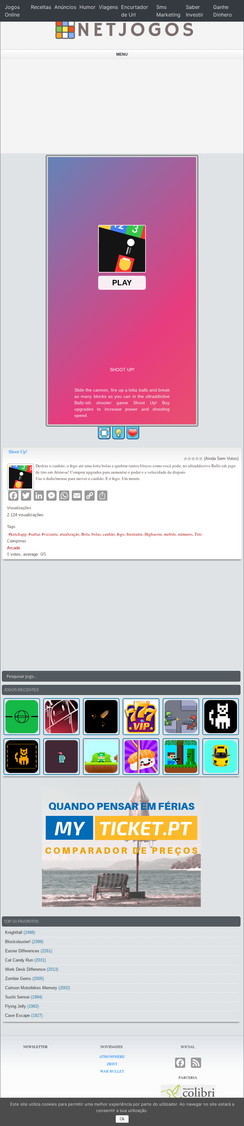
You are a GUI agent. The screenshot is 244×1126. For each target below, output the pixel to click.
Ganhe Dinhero (222, 11)
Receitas (41, 7)
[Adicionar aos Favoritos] (132, 432)
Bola (85, 534)
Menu (122, 54)
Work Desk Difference (25, 969)
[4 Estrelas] (197, 459)
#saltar (34, 534)
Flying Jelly (15, 1006)
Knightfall (13, 932)
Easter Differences (22, 951)
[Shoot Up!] (21, 476)
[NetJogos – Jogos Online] (123, 28)
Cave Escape (17, 1015)
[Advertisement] (122, 106)
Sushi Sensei (17, 997)
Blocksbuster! (17, 941)
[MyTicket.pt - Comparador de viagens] (121, 843)
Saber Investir (194, 11)
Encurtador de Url (134, 11)
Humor (87, 7)
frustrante (134, 534)
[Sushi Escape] (141, 756)
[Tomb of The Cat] (21, 756)
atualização (69, 534)
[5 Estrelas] (201, 459)
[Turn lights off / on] (118, 433)
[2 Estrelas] (189, 459)
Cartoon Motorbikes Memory (31, 987)
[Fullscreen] (104, 433)
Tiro (198, 534)
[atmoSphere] (21, 716)
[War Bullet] (101, 716)
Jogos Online (12, 11)
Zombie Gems (18, 978)
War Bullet (112, 1071)
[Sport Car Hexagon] (220, 756)
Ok (122, 1119)
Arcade (13, 548)
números (185, 534)
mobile (170, 534)
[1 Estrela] (185, 459)
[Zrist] (61, 716)
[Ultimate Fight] (181, 716)
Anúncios (65, 7)
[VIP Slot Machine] (141, 716)
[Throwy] (101, 756)
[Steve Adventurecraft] (181, 756)
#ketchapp (18, 534)
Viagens (108, 7)
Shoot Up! (18, 451)
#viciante (50, 534)
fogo (121, 534)
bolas (96, 534)
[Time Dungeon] (61, 756)
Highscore (153, 534)
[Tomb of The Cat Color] (220, 716)
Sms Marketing (168, 11)
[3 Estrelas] (193, 459)
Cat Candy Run (19, 960)
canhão (109, 534)
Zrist (112, 1063)
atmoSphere (112, 1056)
